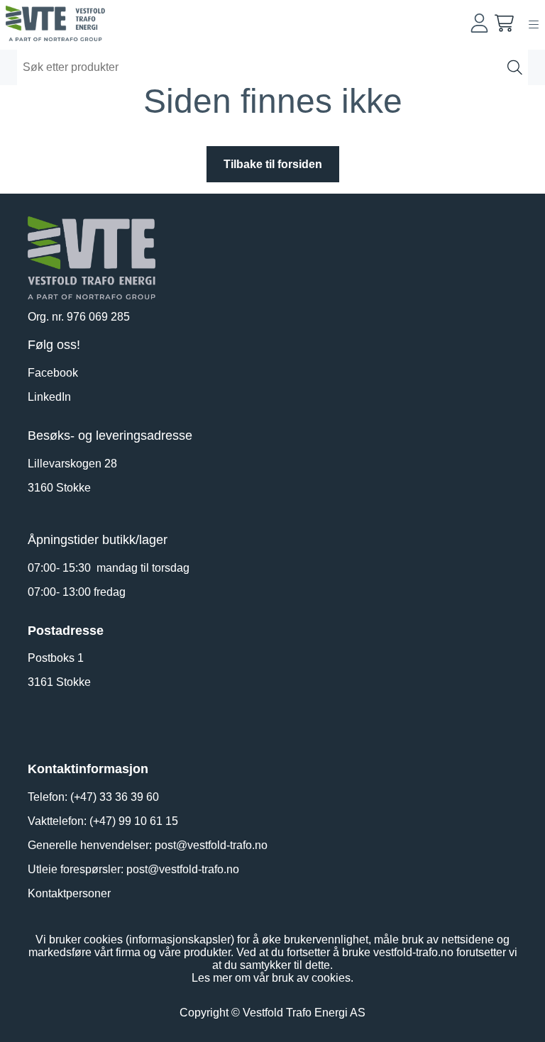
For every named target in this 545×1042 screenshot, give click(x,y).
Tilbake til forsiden (273, 164)
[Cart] (504, 23)
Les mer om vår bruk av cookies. (272, 978)
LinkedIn (49, 397)
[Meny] (533, 24)
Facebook (53, 373)
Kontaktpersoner (69, 893)
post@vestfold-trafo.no (211, 845)
